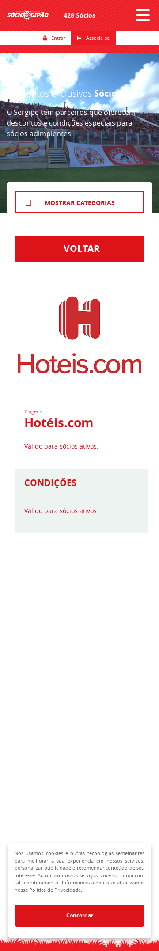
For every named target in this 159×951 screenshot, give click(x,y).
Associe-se (96, 37)
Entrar (56, 37)
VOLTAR (79, 248)
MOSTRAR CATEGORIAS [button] (80, 202)
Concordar (79, 915)
